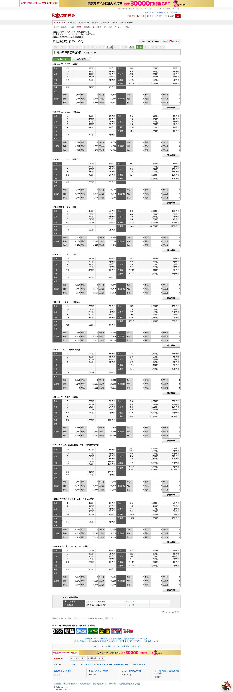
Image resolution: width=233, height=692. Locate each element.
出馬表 (63, 27)
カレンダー (119, 27)
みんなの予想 (84, 22)
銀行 (168, 8)
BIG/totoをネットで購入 (98, 671)
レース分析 (97, 27)
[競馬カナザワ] (128, 631)
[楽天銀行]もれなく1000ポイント (130, 8)
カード (161, 8)
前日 (143, 41)
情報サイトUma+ (126, 22)
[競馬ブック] (57, 631)
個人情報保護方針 (70, 684)
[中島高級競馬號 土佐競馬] (116, 631)
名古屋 (131, 47)
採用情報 (112, 684)
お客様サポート (162, 12)
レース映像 (143, 639)
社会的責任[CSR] (100, 684)
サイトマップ (150, 12)
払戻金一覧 (135, 646)
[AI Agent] (226, 685)
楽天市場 (176, 8)
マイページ (72, 22)
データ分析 (108, 27)
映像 (127, 27)
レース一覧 (129, 601)
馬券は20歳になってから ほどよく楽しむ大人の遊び (94, 641)
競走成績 (87, 27)
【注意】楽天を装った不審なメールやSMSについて (138, 641)
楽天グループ (150, 8)
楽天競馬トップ (59, 22)
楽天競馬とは (176, 12)
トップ (56, 27)
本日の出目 (81, 59)
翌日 (164, 41)
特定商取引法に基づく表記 (129, 684)
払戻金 (78, 27)
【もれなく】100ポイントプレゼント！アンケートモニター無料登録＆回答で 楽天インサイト (108, 664)
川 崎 (109, 47)
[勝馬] (69, 631)
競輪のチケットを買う (62, 671)
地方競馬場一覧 (130, 639)
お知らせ (95, 22)
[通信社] (93, 631)
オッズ (71, 27)
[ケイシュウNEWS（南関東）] (81, 631)
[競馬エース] (104, 631)
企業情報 (57, 684)
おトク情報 (105, 22)
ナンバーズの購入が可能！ (132, 671)
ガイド (114, 22)
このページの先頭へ (172, 612)
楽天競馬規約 (85, 684)
